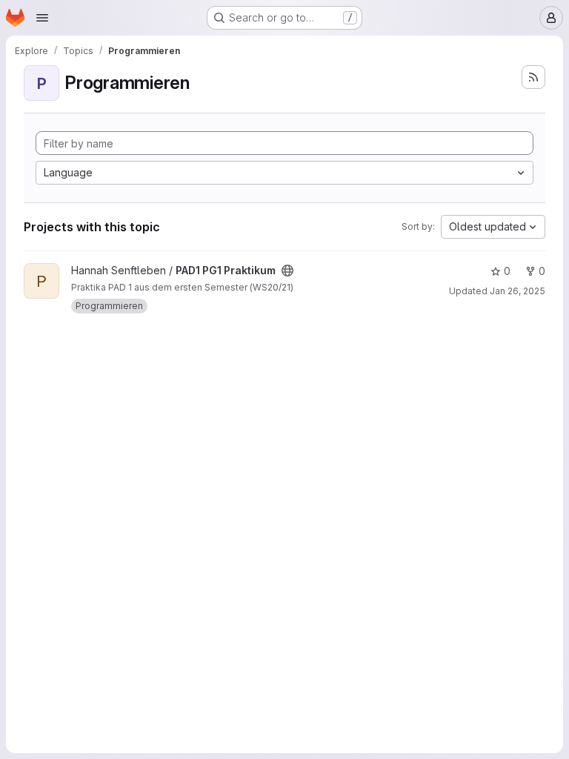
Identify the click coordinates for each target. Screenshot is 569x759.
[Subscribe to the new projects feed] (533, 77)
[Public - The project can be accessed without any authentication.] (287, 270)
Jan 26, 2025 (517, 290)
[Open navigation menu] (42, 18)
